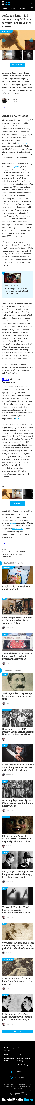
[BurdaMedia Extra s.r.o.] (17, 1099)
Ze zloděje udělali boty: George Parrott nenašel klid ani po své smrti (17, 696)
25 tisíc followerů (20, 1077)
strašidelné (6, 556)
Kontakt (6, 1054)
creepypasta (23, 143)
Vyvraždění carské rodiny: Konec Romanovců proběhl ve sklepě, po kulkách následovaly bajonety (18, 946)
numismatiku (24, 1095)
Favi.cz (23, 1090)
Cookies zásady (23, 1065)
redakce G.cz (6, 593)
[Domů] (6, 3)
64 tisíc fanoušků (19, 1071)
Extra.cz (15, 1090)
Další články (17, 1031)
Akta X (5, 379)
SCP (4, 485)
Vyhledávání (32, 4)
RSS (19, 1054)
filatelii (16, 1095)
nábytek (28, 1090)
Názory (22, 8)
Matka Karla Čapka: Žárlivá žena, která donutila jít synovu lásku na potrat (18, 981)
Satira (13, 8)
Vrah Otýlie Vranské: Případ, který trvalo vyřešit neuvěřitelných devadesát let (16, 910)
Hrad (17, 419)
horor (10, 552)
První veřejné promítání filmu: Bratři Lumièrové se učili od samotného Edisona (17, 620)
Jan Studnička (13, 99)
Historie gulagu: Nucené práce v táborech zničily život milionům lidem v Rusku (17, 803)
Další (31, 8)
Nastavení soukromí (24, 1048)
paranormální (17, 554)
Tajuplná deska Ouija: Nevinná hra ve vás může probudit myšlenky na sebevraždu (17, 656)
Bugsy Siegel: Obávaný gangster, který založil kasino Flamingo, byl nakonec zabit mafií (17, 874)
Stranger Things (18, 529)
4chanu (17, 167)
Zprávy (5, 8)
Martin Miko (9, 627)
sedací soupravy (9, 1093)
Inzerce (6, 1065)
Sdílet (3, 108)
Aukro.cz (17, 1093)
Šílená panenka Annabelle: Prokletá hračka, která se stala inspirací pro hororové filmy (16, 839)
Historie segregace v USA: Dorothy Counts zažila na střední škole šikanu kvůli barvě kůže (18, 732)
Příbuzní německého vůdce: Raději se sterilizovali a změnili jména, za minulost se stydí (17, 1017)
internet (5, 554)
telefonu (12, 523)
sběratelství (10, 1095)
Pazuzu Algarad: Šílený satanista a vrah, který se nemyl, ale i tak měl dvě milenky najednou (18, 767)
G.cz (19, 1086)
